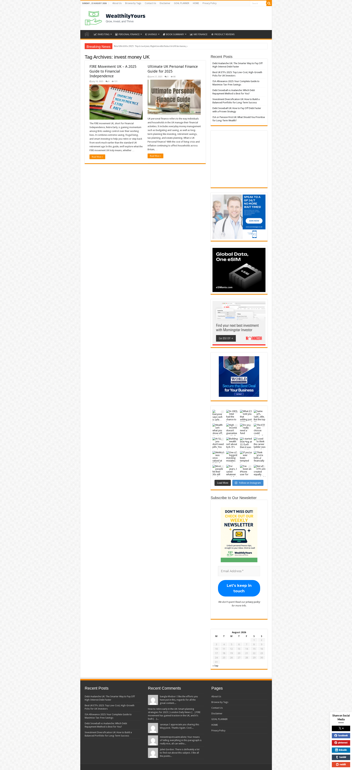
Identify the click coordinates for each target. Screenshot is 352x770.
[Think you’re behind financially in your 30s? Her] (260, 457)
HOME (196, 3)
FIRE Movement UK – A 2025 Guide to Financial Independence (112, 71)
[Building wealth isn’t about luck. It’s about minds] (232, 443)
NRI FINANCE (200, 34)
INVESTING (103, 34)
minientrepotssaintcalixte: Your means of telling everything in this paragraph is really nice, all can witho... (180, 740)
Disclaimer (165, 3)
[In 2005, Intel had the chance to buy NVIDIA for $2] (232, 416)
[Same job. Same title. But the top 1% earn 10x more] (260, 416)
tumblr (342, 757)
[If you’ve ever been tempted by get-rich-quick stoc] (246, 457)
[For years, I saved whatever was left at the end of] (232, 471)
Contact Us (150, 3)
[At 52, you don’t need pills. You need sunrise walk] (218, 443)
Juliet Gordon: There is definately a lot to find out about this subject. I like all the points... (179, 752)
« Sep (215, 665)
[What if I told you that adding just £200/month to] (246, 416)
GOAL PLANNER (181, 3)
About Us (117, 3)
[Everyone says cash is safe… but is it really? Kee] (218, 416)
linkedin (343, 750)
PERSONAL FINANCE (129, 34)
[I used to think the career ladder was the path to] (260, 443)
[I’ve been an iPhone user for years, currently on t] (246, 471)
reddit (343, 764)
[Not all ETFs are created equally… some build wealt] (260, 471)
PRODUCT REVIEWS (224, 34)
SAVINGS (152, 34)
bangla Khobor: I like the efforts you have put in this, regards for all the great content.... (179, 699)
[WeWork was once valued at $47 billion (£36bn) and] (218, 457)
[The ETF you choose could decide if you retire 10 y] (260, 429)
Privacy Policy (210, 3)
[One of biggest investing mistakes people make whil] (232, 457)
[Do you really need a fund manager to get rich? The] (246, 429)
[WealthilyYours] (115, 17)
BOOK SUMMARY (175, 34)
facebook (343, 735)
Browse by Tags (133, 3)
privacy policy (253, 602)
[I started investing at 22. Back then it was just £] (246, 443)
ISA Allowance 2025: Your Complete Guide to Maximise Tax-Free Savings (151, 46)
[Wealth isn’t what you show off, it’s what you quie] (218, 429)
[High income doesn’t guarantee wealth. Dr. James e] (232, 429)
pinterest (343, 743)
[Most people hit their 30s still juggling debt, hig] (218, 471)
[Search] (269, 3)
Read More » (97, 157)
